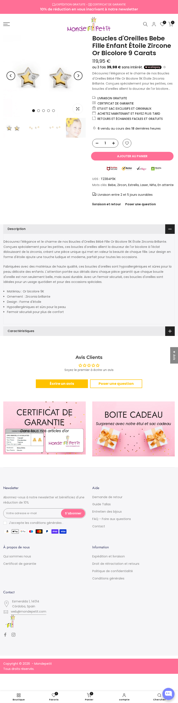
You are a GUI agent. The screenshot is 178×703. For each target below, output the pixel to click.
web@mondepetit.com (28, 611)
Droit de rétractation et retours (115, 564)
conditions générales (46, 523)
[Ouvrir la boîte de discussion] (168, 694)
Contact (98, 526)
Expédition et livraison (108, 556)
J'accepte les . (36, 523)
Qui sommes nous (17, 556)
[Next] (78, 75)
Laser (144, 185)
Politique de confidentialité (112, 571)
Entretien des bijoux (107, 511)
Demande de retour (107, 497)
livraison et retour (106, 204)
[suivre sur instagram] (13, 634)
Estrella (133, 185)
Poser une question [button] (116, 383)
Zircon (122, 185)
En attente (166, 185)
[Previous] (11, 75)
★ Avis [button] (174, 355)
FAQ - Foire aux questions (111, 519)
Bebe (112, 185)
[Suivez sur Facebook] (5, 634)
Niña (153, 185)
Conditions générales (108, 578)
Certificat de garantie (19, 564)
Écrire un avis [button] (62, 383)
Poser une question (140, 204)
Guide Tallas (101, 504)
